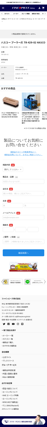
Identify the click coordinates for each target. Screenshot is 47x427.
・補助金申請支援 (8, 370)
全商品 (4, 19)
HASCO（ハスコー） (21, 69)
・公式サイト (6, 357)
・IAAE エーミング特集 (10, 395)
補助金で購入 (36, 14)
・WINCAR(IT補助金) (10, 402)
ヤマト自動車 (19, 67)
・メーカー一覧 (7, 335)
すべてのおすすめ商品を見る (35, 128)
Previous (2, 13)
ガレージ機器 (26, 14)
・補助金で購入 (7, 342)
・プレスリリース (8, 360)
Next (44, 13)
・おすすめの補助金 (9, 345)
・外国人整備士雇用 (9, 373)
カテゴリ (6, 14)
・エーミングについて (10, 391)
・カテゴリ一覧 (7, 339)
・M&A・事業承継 (8, 377)
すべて (10, 19)
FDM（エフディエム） (27, 19)
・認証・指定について (10, 388)
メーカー (16, 14)
